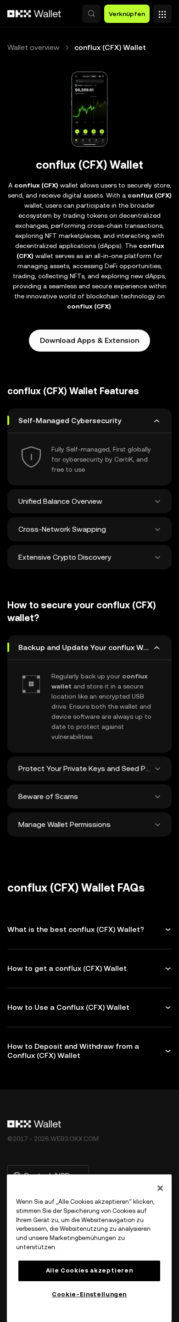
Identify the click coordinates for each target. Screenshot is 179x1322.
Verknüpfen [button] (127, 13)
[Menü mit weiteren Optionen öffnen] (162, 11)
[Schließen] (160, 1188)
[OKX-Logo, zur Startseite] (34, 13)
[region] (89, 1248)
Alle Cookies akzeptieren (89, 1270)
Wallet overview (33, 47)
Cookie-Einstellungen (89, 1294)
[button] (91, 13)
